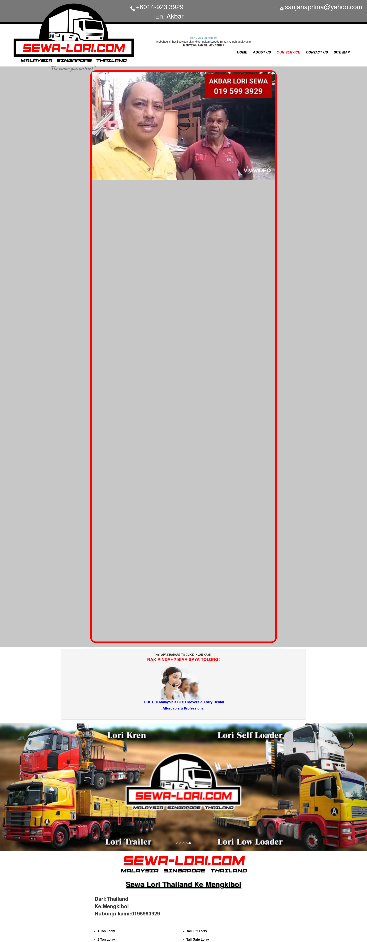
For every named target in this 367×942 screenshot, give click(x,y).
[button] (27, 787)
